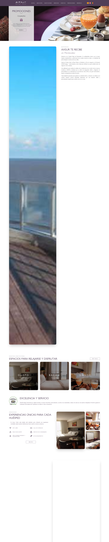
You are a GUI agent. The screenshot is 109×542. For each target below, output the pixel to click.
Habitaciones (48, 3)
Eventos (63, 3)
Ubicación (39, 3)
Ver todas (95, 358)
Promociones (71, 3)
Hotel (33, 3)
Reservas (79, 3)
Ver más (31, 442)
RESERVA (21, 30)
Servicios (56, 3)
